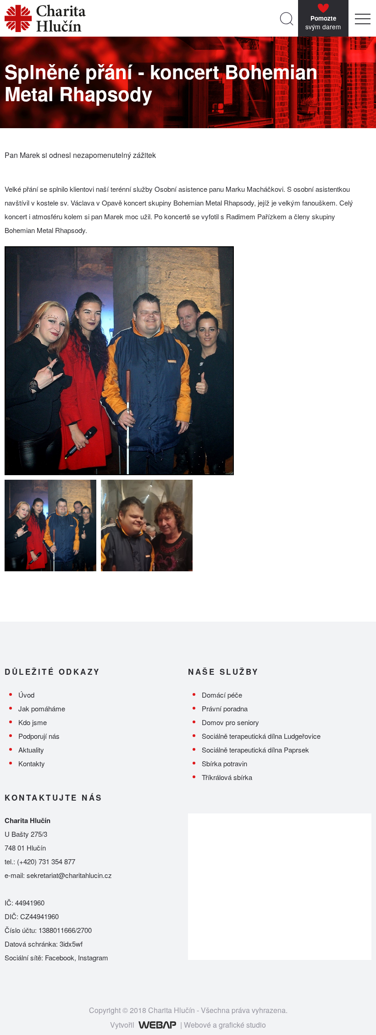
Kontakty (31, 763)
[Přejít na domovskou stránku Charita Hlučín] (140, 18)
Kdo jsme (32, 722)
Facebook (59, 957)
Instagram (93, 957)
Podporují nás (39, 736)
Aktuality (31, 749)
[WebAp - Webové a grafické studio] (157, 1024)
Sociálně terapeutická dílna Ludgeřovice (261, 736)
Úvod (26, 694)
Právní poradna (225, 708)
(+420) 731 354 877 (46, 861)
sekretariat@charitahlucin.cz (69, 875)
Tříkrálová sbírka (227, 777)
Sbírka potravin (224, 763)
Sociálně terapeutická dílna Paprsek (255, 749)
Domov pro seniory (230, 722)
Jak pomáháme (41, 708)
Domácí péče (222, 694)
